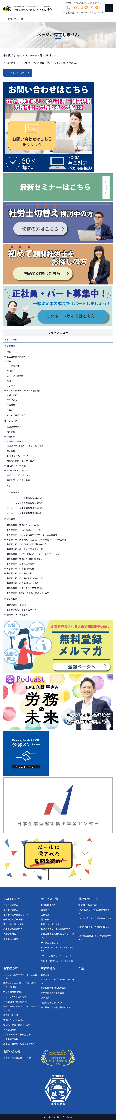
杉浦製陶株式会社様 (12, 991)
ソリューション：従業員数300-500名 (24, 507)
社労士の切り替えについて (16, 914)
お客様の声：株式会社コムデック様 (23, 529)
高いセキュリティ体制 (13, 924)
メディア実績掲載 (15, 375)
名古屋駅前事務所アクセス (19, 356)
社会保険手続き (14, 426)
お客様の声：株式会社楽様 (19, 573)
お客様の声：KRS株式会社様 (20, 563)
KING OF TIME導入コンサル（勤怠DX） (25, 446)
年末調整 (11, 451)
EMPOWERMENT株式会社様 (17, 1034)
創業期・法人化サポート (90, 904)
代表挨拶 (45, 974)
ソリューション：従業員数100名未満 (24, 498)
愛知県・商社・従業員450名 (16, 1024)
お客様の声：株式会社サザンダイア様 (25, 578)
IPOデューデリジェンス (18, 470)
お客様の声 (9, 518)
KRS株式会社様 (10, 1015)
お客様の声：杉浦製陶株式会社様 (22, 583)
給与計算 (11, 431)
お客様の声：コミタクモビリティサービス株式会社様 (32, 534)
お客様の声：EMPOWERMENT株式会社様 (27, 544)
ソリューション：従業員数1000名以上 (25, 512)
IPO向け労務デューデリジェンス (56, 956)
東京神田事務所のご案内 (52, 992)
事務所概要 (9, 345)
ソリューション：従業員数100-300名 (24, 503)
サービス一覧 (10, 420)
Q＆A (9, 409)
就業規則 (45, 919)
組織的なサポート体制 (13, 919)
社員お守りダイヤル (16, 441)
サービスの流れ (14, 366)
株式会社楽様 (9, 1029)
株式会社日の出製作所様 (15, 1001)
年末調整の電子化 (49, 942)
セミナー (8, 486)
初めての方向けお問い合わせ (17, 1057)
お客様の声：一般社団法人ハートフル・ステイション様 (33, 553)
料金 (9, 361)
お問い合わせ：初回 (16, 604)
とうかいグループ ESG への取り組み (24, 390)
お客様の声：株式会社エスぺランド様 (25, 549)
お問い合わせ (10, 598)
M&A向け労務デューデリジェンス (57, 960)
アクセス (45, 997)
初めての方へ (12, 899)
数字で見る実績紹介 (12, 929)
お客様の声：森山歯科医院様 (20, 568)
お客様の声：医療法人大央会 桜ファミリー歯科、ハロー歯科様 (36, 539)
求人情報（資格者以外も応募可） (57, 1007)
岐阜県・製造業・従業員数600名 (18, 1044)
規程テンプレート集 (16, 465)
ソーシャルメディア (16, 414)
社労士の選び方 (10, 909)
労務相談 (11, 436)
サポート (11, 385)
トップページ (10, 339)
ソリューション (11, 492)
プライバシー (13, 400)
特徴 (9, 351)
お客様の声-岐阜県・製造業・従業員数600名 (28, 592)
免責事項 (11, 404)
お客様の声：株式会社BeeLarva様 (23, 524)
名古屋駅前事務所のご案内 (53, 987)
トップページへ (17, 72)
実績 (9, 380)
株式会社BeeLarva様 (13, 1019)
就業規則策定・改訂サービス (20, 460)
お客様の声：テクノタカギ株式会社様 (24, 587)
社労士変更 (12, 395)
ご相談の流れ (9, 934)
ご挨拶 (10, 371)
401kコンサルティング (17, 455)
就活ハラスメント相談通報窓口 (56, 929)
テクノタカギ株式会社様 (14, 996)
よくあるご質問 (10, 938)
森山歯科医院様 (10, 1039)
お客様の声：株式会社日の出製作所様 (25, 558)
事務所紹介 (48, 968)
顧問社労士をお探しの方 (18, 480)
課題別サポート (88, 899)
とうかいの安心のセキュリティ (21, 609)
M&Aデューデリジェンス (18, 475)
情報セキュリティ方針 (17, 614)
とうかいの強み (10, 904)
